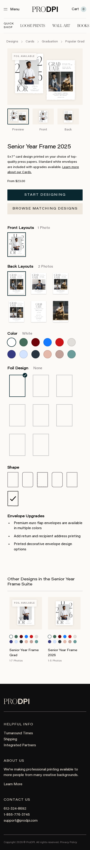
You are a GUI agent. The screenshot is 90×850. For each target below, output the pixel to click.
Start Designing (45, 195)
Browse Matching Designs (45, 208)
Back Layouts (30, 267)
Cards (30, 41)
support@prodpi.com (21, 821)
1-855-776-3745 (17, 815)
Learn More (13, 784)
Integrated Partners (20, 745)
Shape (13, 467)
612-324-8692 (15, 809)
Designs (12, 41)
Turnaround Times (18, 733)
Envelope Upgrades (25, 516)
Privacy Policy (68, 842)
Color (19, 334)
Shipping (10, 739)
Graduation (50, 41)
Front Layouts (28, 228)
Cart (78, 9)
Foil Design (24, 368)
